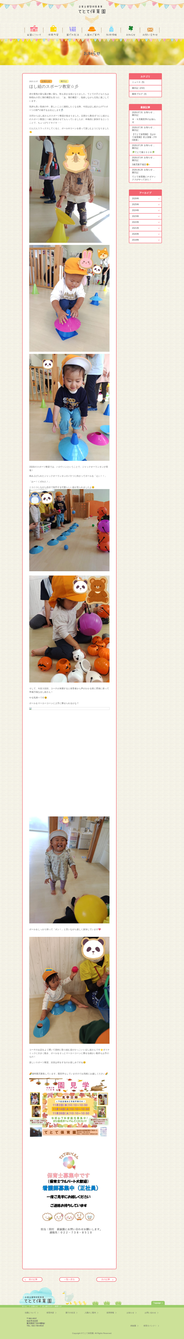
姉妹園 (133, 1326)
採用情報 (111, 34)
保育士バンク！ (150, 1326)
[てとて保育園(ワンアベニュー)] (92, 12)
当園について (34, 34)
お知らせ (130, 34)
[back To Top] (158, 1303)
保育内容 (53, 34)
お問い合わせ (150, 34)
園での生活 (72, 34)
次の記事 (105, 1279)
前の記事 (33, 1279)
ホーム (24, 1306)
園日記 (64, 81)
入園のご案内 (92, 34)
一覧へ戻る (69, 1279)
